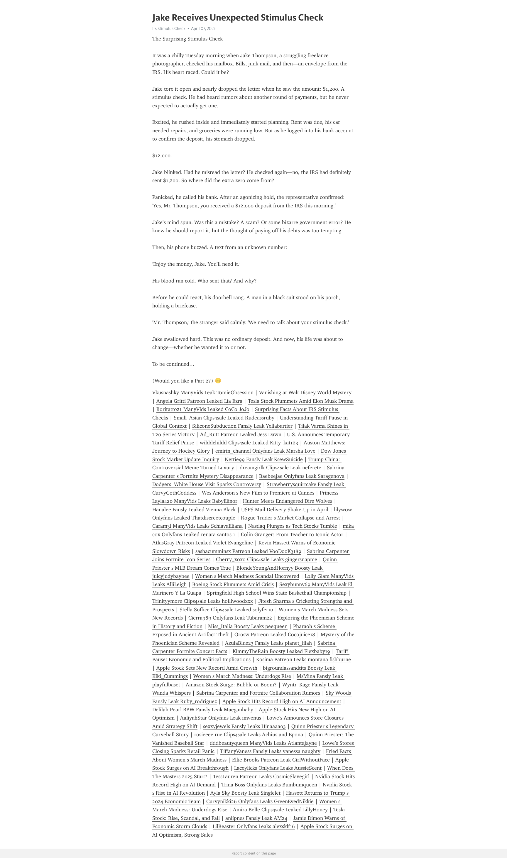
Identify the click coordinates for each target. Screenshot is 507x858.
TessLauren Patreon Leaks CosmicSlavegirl (261, 776)
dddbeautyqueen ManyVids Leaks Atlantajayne (263, 743)
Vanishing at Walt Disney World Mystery (305, 392)
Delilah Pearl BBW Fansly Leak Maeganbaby (202, 709)
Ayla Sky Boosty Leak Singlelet (245, 793)
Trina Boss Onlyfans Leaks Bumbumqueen (269, 784)
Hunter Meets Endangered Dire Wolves (287, 501)
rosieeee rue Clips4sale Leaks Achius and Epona (248, 734)
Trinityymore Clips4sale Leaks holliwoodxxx (202, 601)
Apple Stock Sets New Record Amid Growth (206, 668)
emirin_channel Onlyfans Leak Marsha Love (265, 451)
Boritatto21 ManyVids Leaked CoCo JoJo (202, 409)
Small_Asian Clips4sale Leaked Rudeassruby (224, 417)
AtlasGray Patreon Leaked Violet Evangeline (202, 542)
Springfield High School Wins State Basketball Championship (277, 593)
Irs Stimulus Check (168, 28)
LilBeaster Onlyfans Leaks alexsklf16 (254, 826)
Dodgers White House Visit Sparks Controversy (206, 484)
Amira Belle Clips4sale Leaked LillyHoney (280, 809)
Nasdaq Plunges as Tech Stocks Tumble (292, 526)
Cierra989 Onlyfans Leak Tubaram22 (230, 618)
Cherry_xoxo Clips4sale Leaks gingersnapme (266, 559)
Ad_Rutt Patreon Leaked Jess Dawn (240, 434)
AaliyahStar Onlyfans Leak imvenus (220, 718)
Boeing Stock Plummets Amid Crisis (233, 584)
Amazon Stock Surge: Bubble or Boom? (231, 684)
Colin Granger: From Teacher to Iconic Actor (292, 534)
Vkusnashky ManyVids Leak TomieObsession (203, 392)
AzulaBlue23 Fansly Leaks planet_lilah (268, 643)
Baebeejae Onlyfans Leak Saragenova (301, 476)
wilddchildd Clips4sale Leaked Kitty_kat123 (249, 442)
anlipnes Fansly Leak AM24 (256, 818)
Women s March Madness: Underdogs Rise (242, 676)
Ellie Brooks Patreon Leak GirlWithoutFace (281, 760)
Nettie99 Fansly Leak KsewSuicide (264, 459)
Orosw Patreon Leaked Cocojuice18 (274, 634)
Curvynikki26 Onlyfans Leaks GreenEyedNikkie (260, 801)
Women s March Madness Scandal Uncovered (247, 576)
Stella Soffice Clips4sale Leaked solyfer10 (226, 609)
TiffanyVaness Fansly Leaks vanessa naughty (270, 751)
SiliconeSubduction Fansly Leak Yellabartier (242, 426)
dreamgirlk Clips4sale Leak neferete (280, 467)
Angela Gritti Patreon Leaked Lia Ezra (199, 401)
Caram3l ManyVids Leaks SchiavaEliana (197, 526)
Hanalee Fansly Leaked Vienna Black (194, 509)
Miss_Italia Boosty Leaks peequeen (248, 626)
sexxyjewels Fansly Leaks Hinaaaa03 (244, 726)
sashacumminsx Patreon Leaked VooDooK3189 (248, 551)
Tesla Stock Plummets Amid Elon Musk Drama (301, 401)
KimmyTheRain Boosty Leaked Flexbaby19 (281, 651)
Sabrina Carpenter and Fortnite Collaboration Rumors (258, 693)
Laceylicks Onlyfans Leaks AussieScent (278, 768)
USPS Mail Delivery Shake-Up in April (284, 509)
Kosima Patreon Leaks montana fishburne (303, 659)
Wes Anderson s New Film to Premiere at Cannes (258, 493)
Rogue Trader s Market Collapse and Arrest (290, 518)
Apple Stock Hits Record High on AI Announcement (281, 701)
